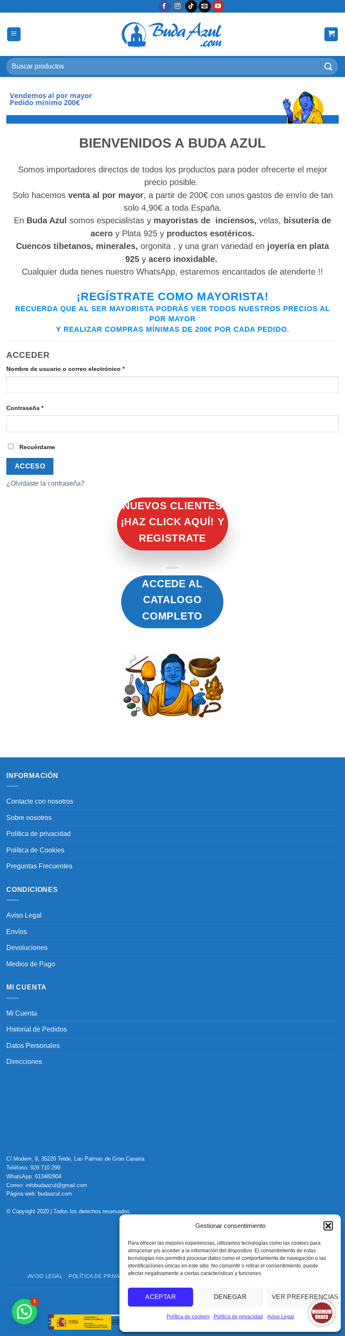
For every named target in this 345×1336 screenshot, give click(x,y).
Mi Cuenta (21, 1013)
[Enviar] (328, 66)
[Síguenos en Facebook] (164, 6)
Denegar (230, 1296)
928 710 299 (45, 1167)
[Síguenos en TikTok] (191, 6)
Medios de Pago (30, 964)
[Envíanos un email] (205, 6)
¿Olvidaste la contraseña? (45, 483)
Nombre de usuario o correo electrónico (81, 368)
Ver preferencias (302, 1296)
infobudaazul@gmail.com (56, 1185)
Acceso (30, 466)
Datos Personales (33, 1045)
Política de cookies (188, 1317)
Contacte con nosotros (39, 801)
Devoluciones (27, 947)
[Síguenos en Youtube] (218, 6)
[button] (328, 1226)
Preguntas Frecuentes (39, 866)
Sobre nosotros (29, 817)
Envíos (16, 931)
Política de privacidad (238, 1317)
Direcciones (24, 1061)
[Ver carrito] (331, 34)
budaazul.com (55, 1193)
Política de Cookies (35, 850)
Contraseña (40, 407)
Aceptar (160, 1296)
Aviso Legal (280, 1317)
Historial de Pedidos (36, 1029)
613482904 (48, 1176)
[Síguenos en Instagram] (178, 6)
